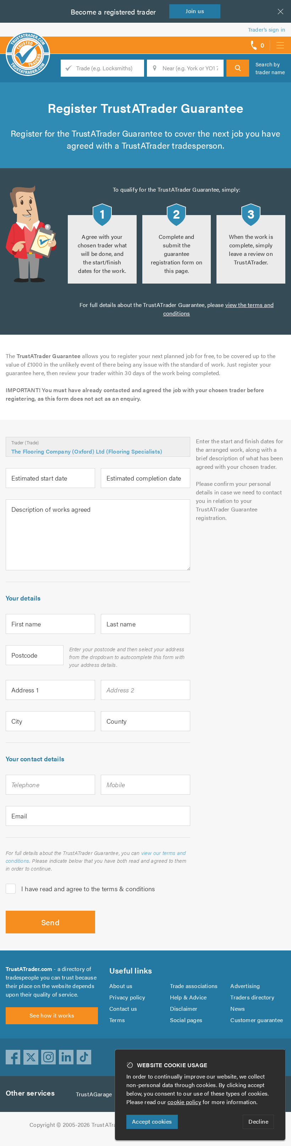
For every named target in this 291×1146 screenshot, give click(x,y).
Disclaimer (184, 1008)
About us (121, 986)
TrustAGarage (94, 1094)
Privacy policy (127, 997)
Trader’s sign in (266, 29)
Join (195, 11)
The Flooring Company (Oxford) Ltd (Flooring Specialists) (86, 451)
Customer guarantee (256, 1020)
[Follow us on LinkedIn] (66, 1057)
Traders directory (252, 997)
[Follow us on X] (30, 1057)
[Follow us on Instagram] (48, 1057)
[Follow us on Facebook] (13, 1057)
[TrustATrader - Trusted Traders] (28, 43)
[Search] (237, 68)
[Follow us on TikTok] (84, 1057)
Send (50, 921)
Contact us (123, 1008)
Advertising (245, 986)
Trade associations (194, 986)
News (237, 1008)
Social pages (186, 1020)
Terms (117, 1020)
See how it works (51, 1015)
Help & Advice (188, 997)
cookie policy (184, 1102)
